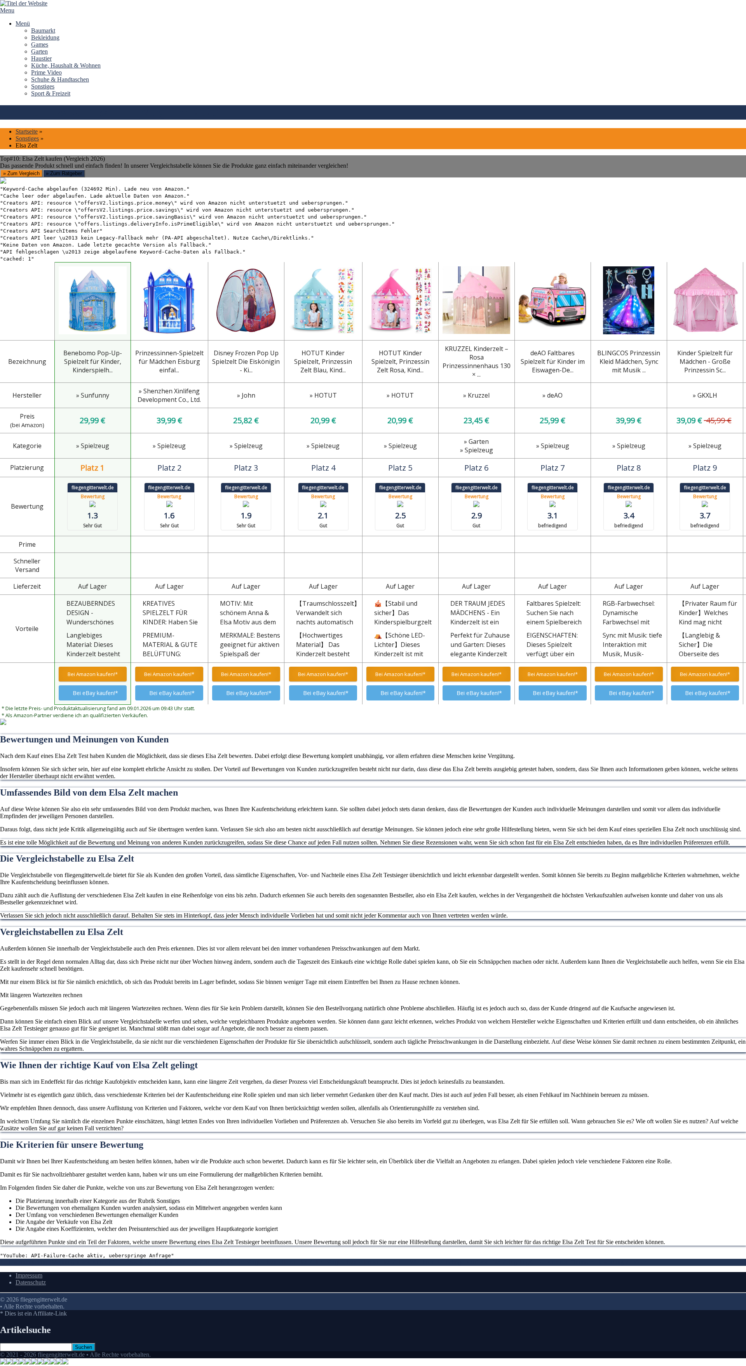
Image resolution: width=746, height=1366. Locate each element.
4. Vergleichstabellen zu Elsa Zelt (361, 1262)
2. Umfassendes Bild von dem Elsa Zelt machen (171, 1262)
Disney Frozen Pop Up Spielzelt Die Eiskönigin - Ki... (246, 361)
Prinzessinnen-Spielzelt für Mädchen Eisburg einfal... (169, 361)
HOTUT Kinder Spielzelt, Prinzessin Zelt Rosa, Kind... (400, 361)
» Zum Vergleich (21, 173)
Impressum (29, 1275)
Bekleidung (45, 37)
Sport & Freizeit (50, 93)
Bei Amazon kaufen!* (93, 674)
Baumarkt (43, 30)
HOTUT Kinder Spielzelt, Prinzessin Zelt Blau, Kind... (323, 361)
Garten (39, 51)
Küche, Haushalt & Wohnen (66, 65)
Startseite (27, 131)
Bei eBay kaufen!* (95, 693)
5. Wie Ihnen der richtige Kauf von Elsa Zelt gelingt (466, 1262)
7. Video (636, 1262)
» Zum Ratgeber (64, 173)
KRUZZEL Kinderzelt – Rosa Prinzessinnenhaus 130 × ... (477, 361)
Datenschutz (31, 1282)
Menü (23, 23)
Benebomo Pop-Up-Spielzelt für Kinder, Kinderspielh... (92, 361)
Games (39, 44)
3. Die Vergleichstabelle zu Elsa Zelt (275, 1262)
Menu (7, 10)
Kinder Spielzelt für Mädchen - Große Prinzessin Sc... (705, 361)
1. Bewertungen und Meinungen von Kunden (56, 1262)
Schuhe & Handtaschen (60, 79)
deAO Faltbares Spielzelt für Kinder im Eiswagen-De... (553, 361)
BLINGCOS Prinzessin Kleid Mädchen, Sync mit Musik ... (628, 361)
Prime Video (46, 72)
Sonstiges (42, 86)
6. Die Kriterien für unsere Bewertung (577, 1262)
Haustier (41, 58)
